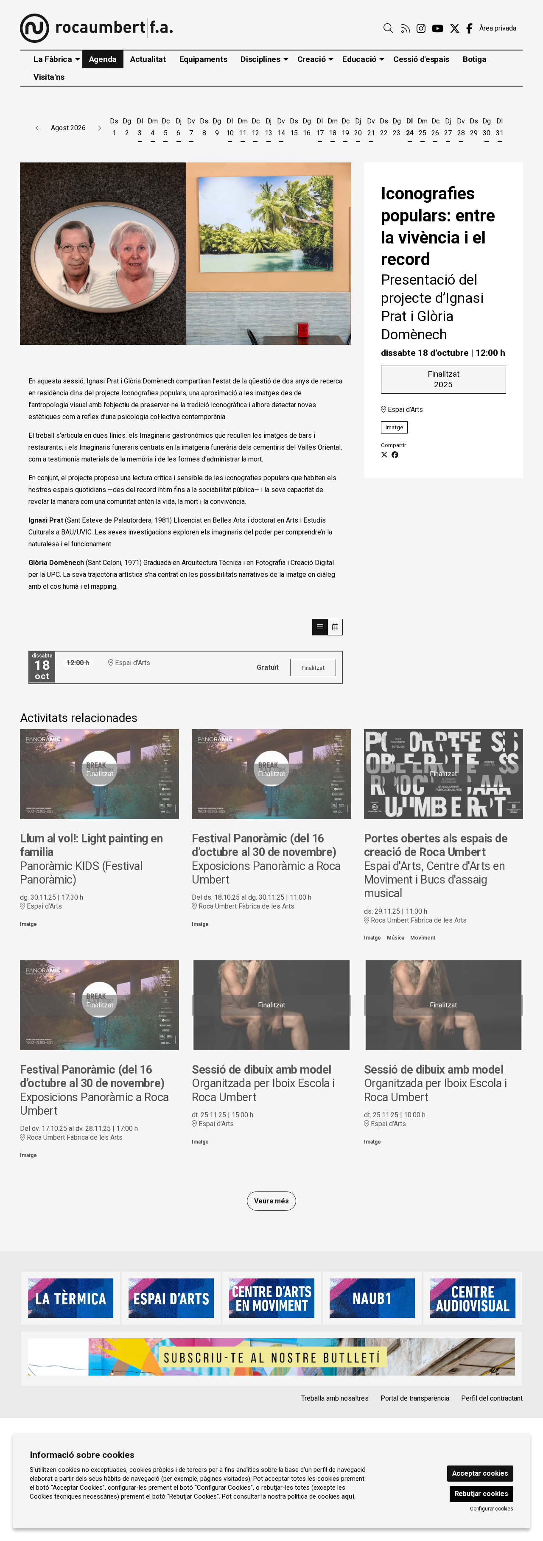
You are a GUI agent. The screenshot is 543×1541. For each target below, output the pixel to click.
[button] (37, 128)
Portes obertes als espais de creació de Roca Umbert (436, 845)
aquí (347, 1496)
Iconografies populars (153, 393)
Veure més (271, 1201)
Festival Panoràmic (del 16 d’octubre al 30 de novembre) (264, 845)
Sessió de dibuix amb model (261, 1070)
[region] (185, 253)
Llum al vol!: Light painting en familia (91, 845)
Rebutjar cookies (481, 1494)
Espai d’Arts (404, 410)
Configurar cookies (491, 1508)
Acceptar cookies (480, 1473)
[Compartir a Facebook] (395, 455)
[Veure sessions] (319, 627)
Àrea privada (497, 28)
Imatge (394, 427)
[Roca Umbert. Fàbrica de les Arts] (96, 28)
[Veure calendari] (335, 627)
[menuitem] (405, 29)
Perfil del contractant (492, 1398)
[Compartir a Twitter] (384, 455)
